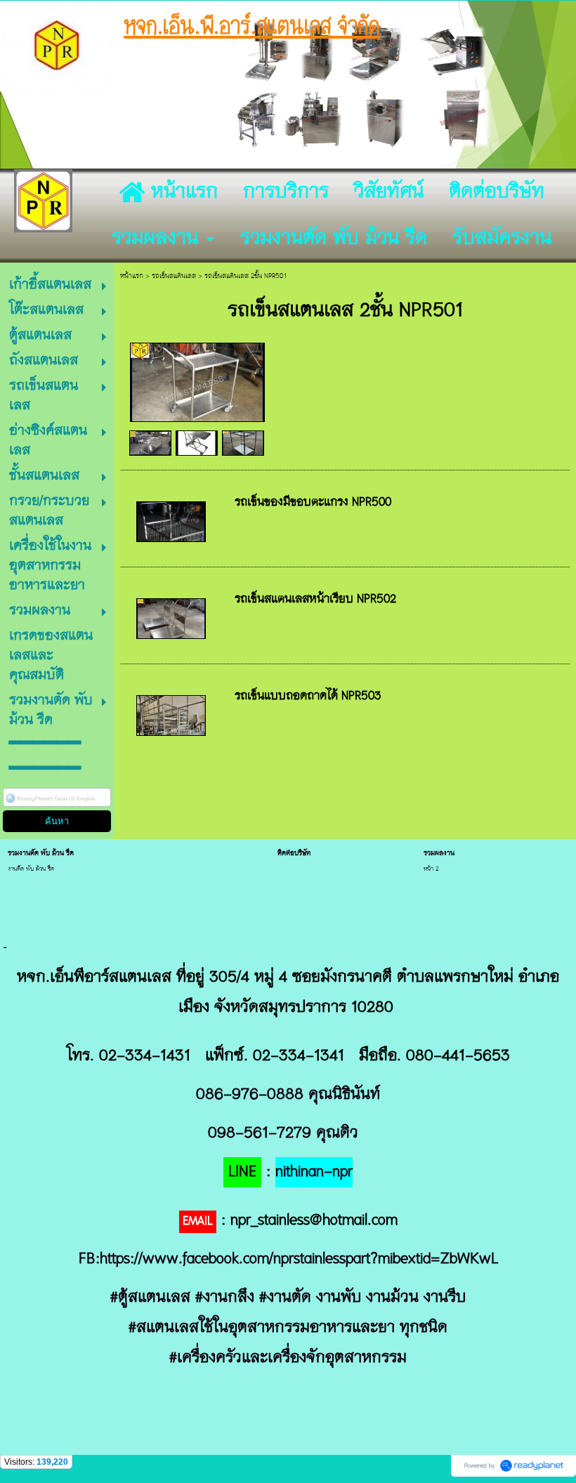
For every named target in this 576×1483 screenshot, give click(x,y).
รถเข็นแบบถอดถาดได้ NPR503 (308, 696)
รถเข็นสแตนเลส (174, 276)
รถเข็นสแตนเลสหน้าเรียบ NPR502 (315, 599)
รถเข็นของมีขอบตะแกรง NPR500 (313, 503)
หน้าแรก (131, 276)
